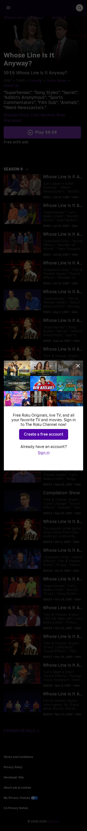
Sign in (44, 453)
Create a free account (43, 434)
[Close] (78, 366)
